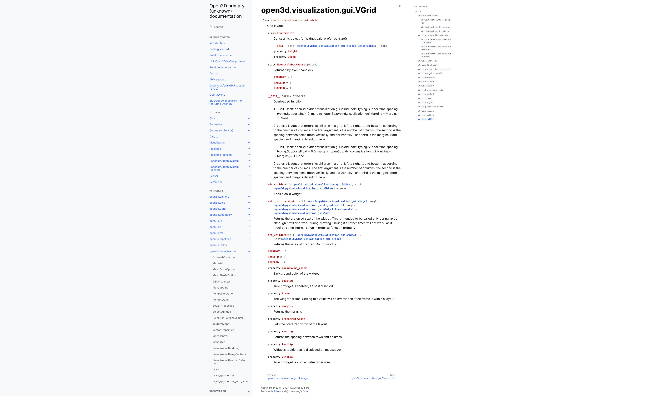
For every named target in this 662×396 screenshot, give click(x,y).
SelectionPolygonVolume (228, 318)
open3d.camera (219, 196)
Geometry (215, 124)
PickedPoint (220, 287)
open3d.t (215, 227)
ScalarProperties (223, 305)
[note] (229, 391)
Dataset (214, 136)
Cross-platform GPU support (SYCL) (227, 87)
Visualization (217, 142)
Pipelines (215, 148)
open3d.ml (216, 233)
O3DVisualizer (221, 281)
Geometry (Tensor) (221, 130)
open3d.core (217, 202)
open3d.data (217, 208)
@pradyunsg (293, 391)
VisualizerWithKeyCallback (229, 354)
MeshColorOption (224, 269)
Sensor (213, 176)
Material (218, 263)
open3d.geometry (220, 214)
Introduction (217, 43)
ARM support (217, 79)
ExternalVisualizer (224, 257)
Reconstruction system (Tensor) (224, 168)
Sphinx (277, 391)
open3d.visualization (222, 251)
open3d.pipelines (220, 239)
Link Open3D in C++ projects (227, 61)
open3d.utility (218, 245)
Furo (305, 391)
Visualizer (219, 342)
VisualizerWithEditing (226, 348)
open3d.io (215, 221)
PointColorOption (223, 293)
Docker (213, 73)
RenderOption (221, 299)
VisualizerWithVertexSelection (230, 362)
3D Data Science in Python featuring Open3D (226, 102)
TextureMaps (221, 324)
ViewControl (220, 336)
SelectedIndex (222, 311)
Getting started (219, 49)
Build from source (220, 55)
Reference (216, 182)
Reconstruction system (224, 160)
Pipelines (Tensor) (220, 154)
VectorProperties (223, 330)
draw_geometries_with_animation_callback (230, 383)
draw (216, 369)
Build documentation (222, 67)
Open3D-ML (217, 94)
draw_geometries (223, 375)
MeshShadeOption (224, 275)
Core (212, 118)
